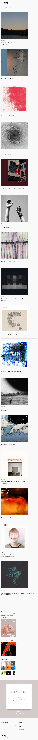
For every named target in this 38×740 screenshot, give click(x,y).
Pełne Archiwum (21, 729)
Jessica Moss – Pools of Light (8, 444)
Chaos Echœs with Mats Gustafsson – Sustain (11, 78)
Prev (2, 604)
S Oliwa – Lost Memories (6, 42)
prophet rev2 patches (20, 737)
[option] (19, 700)
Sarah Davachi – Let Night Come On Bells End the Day (13, 188)
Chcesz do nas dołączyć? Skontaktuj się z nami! (8, 615)
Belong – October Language (7, 115)
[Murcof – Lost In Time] (19, 696)
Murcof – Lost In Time (19, 713)
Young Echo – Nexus (5, 590)
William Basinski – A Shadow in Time (9, 517)
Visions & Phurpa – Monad (7, 151)
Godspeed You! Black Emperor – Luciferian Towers (13, 481)
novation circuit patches (33, 737)
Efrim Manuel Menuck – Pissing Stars (9, 408)
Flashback (20, 726)
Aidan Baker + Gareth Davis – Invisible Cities (11, 371)
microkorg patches (26, 737)
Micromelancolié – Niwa (6, 225)
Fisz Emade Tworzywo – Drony (8, 554)
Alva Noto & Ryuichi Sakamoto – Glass (10, 334)
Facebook (20, 727)
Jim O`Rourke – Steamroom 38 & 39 (9, 261)
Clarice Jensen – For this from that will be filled (12, 298)
